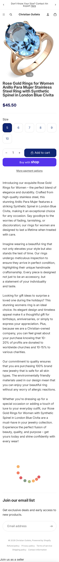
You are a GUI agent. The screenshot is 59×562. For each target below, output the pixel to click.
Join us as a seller (12, 559)
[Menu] (4, 14)
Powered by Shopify (41, 540)
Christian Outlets (23, 540)
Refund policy (13, 546)
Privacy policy (28, 546)
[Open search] (10, 14)
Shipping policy (19, 549)
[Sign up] (51, 526)
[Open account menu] (47, 14)
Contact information (37, 549)
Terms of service (44, 546)
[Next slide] (55, 4)
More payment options (29, 170)
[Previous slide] (3, 4)
